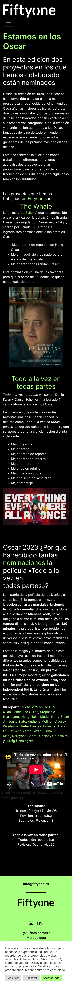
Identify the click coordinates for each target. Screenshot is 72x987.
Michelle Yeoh (32, 707)
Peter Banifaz (31, 726)
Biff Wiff (14, 731)
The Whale (36, 206)
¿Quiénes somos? (36, 933)
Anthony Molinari (40, 721)
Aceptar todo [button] (51, 977)
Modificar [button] (13, 977)
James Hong (20, 717)
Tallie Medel (40, 717)
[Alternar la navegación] (8, 23)
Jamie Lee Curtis (25, 712)
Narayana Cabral (24, 736)
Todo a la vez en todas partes (36, 382)
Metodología (36, 938)
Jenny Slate (17, 721)
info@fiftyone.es (36, 884)
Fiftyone (35, 198)
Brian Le (49, 726)
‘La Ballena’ (28, 213)
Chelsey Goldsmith (53, 736)
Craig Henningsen (20, 741)
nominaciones (24, 563)
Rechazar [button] (31, 977)
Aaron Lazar (31, 731)
